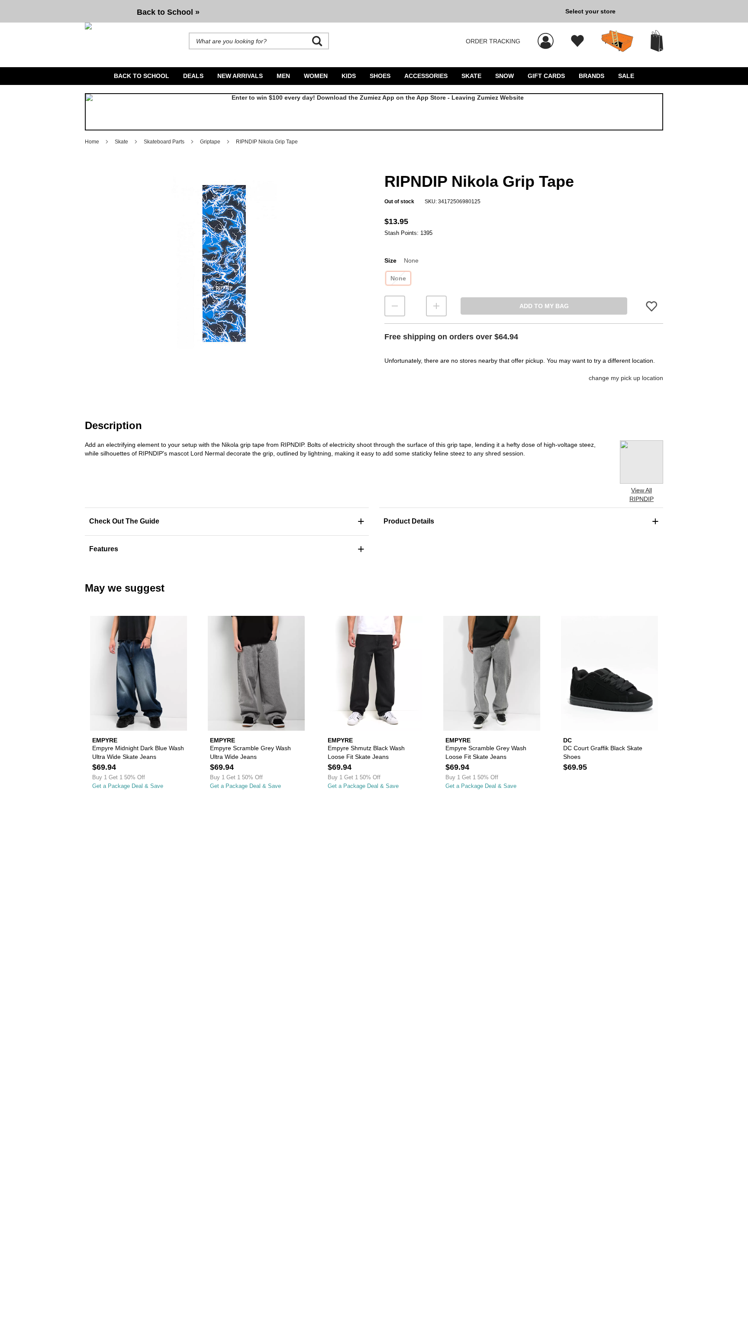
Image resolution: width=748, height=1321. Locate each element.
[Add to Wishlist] (651, 306)
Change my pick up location (626, 377)
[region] (224, 277)
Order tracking (493, 41)
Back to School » (168, 12)
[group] (321, 11)
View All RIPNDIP (641, 494)
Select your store (590, 11)
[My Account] (546, 36)
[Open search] (317, 41)
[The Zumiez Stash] (617, 41)
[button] (224, 263)
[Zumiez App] (374, 111)
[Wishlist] (577, 41)
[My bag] (657, 40)
